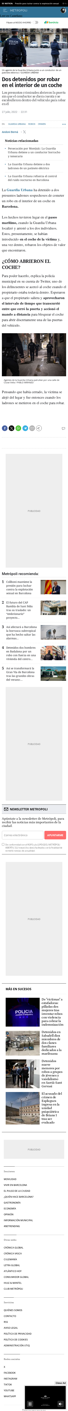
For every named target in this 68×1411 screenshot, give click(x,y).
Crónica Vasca (13, 1253)
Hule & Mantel (13, 1283)
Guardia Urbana (17, 124)
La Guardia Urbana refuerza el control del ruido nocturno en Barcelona (32, 178)
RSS (6, 1322)
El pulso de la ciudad (17, 1191)
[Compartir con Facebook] (5, 428)
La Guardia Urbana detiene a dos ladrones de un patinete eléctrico (29, 166)
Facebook (10, 1372)
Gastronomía (12, 1202)
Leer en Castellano (11, 15)
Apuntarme (55, 835)
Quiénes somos (13, 1310)
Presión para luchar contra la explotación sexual (37, 3)
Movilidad (10, 1179)
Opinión (8, 1214)
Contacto (10, 1316)
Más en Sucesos (18, 989)
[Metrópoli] (34, 10)
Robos (31, 124)
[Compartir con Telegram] (25, 428)
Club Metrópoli (13, 1288)
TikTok (8, 1384)
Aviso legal (11, 1327)
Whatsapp (10, 1396)
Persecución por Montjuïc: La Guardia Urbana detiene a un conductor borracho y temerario (34, 152)
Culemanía (10, 1259)
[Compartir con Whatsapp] (18, 428)
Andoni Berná (10, 131)
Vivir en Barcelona (15, 1185)
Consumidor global (16, 1277)
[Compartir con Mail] (32, 428)
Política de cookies (16, 1339)
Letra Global (12, 1265)
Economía (10, 1208)
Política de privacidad (18, 1333)
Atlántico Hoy (13, 1271)
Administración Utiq (17, 1345)
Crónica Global (13, 1247)
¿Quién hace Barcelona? (18, 1196)
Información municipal (18, 1220)
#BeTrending (12, 1226)
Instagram (10, 1378)
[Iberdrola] (51, 22)
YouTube (9, 1390)
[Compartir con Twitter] (11, 428)
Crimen (42, 124)
